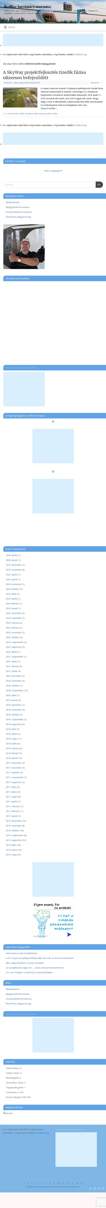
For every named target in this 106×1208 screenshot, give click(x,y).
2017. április (11, 801)
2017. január (12, 816)
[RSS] (99, 5)
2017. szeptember (15, 777)
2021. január (12, 671)
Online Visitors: (13, 1068)
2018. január (12, 758)
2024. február (12, 603)
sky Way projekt (31, 113)
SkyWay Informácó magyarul (27, 6)
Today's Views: (13, 1073)
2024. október (12, 589)
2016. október (12, 830)
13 (72, 1183)
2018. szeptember (15, 719)
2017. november (14, 767)
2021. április (11, 661)
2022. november (14, 632)
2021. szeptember (15, 656)
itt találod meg (80, 54)
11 (63, 1183)
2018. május (11, 738)
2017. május (11, 796)
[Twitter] (95, 5)
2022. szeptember (15, 642)
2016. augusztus (14, 840)
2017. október (12, 772)
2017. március (12, 806)
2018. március (12, 748)
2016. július (11, 845)
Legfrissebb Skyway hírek (29, 82)
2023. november (14, 618)
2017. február (12, 811)
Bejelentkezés (12, 202)
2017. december (14, 762)
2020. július (11, 695)
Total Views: (12, 1092)
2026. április (11, 555)
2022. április (11, 651)
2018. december (14, 704)
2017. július (11, 787)
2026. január (12, 560)
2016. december (14, 820)
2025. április (11, 574)
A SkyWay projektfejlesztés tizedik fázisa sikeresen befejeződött (44, 75)
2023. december (14, 613)
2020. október (12, 685)
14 (77, 1183)
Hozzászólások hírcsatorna (18, 212)
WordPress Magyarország (18, 216)
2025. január (12, 579)
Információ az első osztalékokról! (21, 953)
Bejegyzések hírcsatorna (17, 207)
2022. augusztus (14, 647)
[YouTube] (103, 5)
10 (58, 1183)
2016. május (11, 854)
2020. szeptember (15, 690)
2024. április (11, 598)
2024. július (11, 593)
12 (67, 1183)
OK (98, 184)
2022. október (12, 637)
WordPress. (75, 1186)
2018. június (11, 733)
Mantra (65, 1186)
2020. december (14, 675)
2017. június (11, 791)
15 (82, 1183)
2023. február (12, 627)
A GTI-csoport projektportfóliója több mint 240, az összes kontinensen (40, 958)
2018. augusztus (14, 724)
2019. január (12, 700)
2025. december (14, 564)
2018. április (11, 743)
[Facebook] (91, 5)
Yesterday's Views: (15, 1082)
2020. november (14, 680)
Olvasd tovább (49, 108)
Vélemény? (95, 82)
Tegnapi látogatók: (15, 1087)
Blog (16, 82)
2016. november (14, 825)
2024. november (14, 584)
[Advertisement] (53, 40)
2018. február (12, 753)
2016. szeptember (15, 835)
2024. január (12, 608)
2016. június (11, 849)
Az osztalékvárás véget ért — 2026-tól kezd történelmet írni (35, 967)
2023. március (12, 622)
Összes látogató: (14, 1097)
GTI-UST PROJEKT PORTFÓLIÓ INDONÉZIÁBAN (29, 972)
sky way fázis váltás (16, 113)
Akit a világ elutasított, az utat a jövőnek (25, 962)
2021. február (12, 666)
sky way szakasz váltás (48, 113)
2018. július (11, 729)
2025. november (14, 569)
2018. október (12, 714)
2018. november (14, 709)
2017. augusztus (14, 782)
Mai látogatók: (13, 1077)
